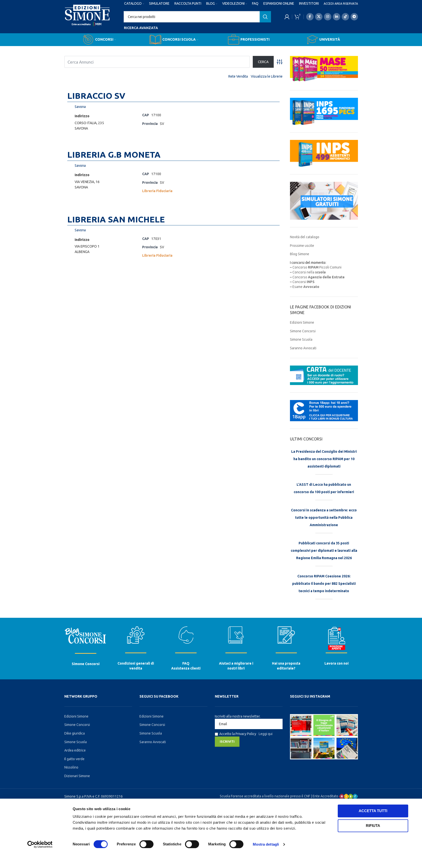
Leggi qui (265, 734)
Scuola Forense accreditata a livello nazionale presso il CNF (265, 796)
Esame (305, 287)
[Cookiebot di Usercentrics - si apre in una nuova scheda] (39, 844)
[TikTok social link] (345, 16)
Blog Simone (299, 254)
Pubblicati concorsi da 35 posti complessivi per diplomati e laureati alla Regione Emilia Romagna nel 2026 (324, 550)
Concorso (318, 277)
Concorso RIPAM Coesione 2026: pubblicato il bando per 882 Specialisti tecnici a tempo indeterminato (324, 583)
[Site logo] (87, 20)
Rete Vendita (238, 76)
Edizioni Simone (302, 322)
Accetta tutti (373, 811)
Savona (80, 107)
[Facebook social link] (310, 16)
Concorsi (303, 282)
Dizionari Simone (77, 776)
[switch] (146, 844)
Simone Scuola (301, 339)
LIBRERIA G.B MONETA (114, 154)
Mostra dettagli (266, 844)
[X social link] (318, 16)
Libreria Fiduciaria (157, 191)
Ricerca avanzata (141, 28)
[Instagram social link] (327, 16)
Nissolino (71, 767)
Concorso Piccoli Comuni (316, 267)
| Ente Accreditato (325, 796)
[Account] (287, 17)
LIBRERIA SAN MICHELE (116, 219)
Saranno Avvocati (303, 348)
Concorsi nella (309, 272)
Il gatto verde (74, 759)
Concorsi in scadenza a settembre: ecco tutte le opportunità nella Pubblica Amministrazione (324, 517)
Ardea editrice (75, 750)
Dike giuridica (74, 733)
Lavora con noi (336, 663)
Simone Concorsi (303, 331)
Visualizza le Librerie (267, 76)
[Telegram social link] (354, 16)
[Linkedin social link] (336, 16)
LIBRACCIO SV (96, 95)
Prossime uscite (302, 246)
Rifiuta (373, 825)
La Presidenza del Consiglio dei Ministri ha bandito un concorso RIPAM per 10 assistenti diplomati (324, 459)
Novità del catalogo (304, 237)
